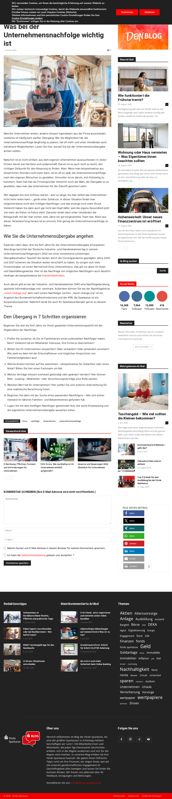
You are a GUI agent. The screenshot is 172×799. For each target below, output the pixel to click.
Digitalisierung (136, 630)
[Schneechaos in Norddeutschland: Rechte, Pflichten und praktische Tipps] (12, 617)
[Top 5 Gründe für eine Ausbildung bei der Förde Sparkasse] (126, 482)
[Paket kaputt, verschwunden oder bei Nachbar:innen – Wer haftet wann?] (12, 633)
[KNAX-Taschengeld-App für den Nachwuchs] (12, 649)
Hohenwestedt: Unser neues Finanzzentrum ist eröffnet (140, 219)
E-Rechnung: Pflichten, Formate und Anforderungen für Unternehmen (19, 467)
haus (142, 652)
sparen (126, 680)
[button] (133, 513)
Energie (151, 630)
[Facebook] (121, 739)
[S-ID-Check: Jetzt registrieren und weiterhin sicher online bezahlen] (69, 617)
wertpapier (127, 698)
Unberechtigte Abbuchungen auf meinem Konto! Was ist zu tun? (95, 632)
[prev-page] (6, 477)
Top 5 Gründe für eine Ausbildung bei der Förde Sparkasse (149, 480)
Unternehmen (49, 421)
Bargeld (124, 624)
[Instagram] (130, 739)
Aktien (126, 613)
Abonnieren (162, 292)
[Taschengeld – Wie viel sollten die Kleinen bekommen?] (143, 391)
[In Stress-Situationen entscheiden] (12, 665)
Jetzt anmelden (142, 346)
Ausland (159, 619)
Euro (140, 635)
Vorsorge (148, 692)
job (152, 658)
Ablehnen (149, 12)
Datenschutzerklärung (33, 555)
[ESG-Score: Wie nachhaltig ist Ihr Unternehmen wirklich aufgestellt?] (57, 449)
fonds (140, 641)
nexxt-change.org (15, 293)
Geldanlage (128, 652)
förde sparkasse (129, 647)
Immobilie (153, 652)
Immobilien (128, 658)
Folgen (137, 292)
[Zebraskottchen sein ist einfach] (126, 465)
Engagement (127, 635)
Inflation (144, 658)
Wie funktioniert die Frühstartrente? (133, 98)
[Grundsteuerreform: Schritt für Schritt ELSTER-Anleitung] (69, 649)
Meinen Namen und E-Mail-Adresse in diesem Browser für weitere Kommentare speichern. (56, 548)
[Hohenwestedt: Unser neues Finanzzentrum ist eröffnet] (143, 200)
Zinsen (134, 703)
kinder (122, 664)
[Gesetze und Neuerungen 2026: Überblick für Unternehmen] (94, 449)
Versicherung (130, 692)
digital (123, 630)
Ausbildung (144, 619)
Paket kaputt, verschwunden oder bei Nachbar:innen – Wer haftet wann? (37, 632)
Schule (143, 675)
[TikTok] (139, 739)
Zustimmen (127, 12)
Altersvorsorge (146, 613)
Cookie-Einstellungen (152, 795)
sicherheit (155, 675)
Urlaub (147, 686)
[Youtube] (148, 739)
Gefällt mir (124, 292)
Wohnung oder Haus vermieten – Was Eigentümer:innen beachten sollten (142, 156)
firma (24, 421)
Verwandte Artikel (16, 431)
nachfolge (35, 421)
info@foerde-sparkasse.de (86, 782)
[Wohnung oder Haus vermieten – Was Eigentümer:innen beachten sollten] (143, 135)
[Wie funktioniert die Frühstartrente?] (143, 78)
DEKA (152, 624)
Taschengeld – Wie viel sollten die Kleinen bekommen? (142, 416)
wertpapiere (150, 697)
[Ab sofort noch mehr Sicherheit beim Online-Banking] (69, 665)
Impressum (133, 795)
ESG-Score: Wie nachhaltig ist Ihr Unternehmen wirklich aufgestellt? (57, 467)
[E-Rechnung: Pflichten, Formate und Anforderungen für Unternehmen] (20, 449)
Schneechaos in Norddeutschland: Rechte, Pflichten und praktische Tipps (38, 616)
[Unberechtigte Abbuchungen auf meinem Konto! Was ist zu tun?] (69, 633)
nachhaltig (132, 664)
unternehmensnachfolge (70, 421)
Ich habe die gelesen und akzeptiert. (40, 555)
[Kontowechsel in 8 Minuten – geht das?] (126, 449)
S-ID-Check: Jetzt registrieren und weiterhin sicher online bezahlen (95, 616)
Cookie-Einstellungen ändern (27, 18)
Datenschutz (119, 795)
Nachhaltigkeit (134, 669)
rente (124, 675)
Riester (134, 675)
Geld (145, 646)
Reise (155, 669)
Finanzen (127, 641)
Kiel (159, 658)
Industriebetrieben (53, 275)
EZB (147, 635)
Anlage (126, 618)
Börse (135, 624)
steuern (139, 681)
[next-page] (11, 477)
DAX (144, 625)
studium (150, 681)
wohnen (123, 703)
